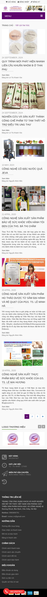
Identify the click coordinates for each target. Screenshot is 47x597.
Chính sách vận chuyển (11, 552)
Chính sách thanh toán (11, 548)
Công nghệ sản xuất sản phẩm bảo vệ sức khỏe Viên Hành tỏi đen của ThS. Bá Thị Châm (23, 222)
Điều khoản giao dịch (10, 574)
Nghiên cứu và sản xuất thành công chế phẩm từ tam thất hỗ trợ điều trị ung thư (23, 120)
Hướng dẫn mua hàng (10, 526)
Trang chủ (7, 25)
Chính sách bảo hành (10, 560)
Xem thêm (5, 75)
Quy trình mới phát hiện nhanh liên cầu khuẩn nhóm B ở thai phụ (23, 65)
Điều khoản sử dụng (10, 570)
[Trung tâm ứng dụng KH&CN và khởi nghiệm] (23, 8)
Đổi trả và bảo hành (10, 534)
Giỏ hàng (11, 2)
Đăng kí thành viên (9, 538)
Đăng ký (36, 2)
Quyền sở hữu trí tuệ (10, 582)
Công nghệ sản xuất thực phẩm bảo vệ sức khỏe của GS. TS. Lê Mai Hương (23, 378)
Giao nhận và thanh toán (12, 530)
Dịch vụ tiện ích (8, 578)
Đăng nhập (24, 2)
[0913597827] (6, 592)
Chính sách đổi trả (9, 556)
